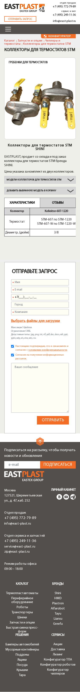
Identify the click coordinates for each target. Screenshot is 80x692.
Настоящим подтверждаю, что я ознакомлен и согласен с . (41, 348)
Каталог (9, 40)
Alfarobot (58, 608)
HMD (58, 598)
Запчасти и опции (30, 40)
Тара (22, 675)
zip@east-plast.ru (17, 551)
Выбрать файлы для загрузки (35, 321)
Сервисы (57, 635)
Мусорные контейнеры (22, 649)
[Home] (24, 8)
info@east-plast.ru (64, 21)
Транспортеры (22, 612)
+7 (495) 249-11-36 (64, 15)
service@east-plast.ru (19, 546)
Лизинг (58, 654)
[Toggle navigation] (8, 29)
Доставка (58, 649)
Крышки (22, 670)
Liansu (58, 619)
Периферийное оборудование (22, 600)
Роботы (22, 607)
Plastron (58, 603)
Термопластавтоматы (22, 593)
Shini (58, 593)
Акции (57, 644)
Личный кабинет (63, 490)
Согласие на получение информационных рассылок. (39, 357)
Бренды (58, 584)
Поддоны (22, 654)
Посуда (22, 665)
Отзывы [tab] (57, 202)
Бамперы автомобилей (22, 644)
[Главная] (24, 476)
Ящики (22, 660)
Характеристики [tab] (22, 202)
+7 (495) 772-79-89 (64, 6)
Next (69, 105)
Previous (11, 105)
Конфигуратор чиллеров (58, 671)
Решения (22, 635)
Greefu (58, 624)
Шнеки (22, 617)
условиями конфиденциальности (47, 350)
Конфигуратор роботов (58, 664)
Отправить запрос (20, 19)
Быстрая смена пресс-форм (22, 629)
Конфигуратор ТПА (58, 659)
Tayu (58, 613)
